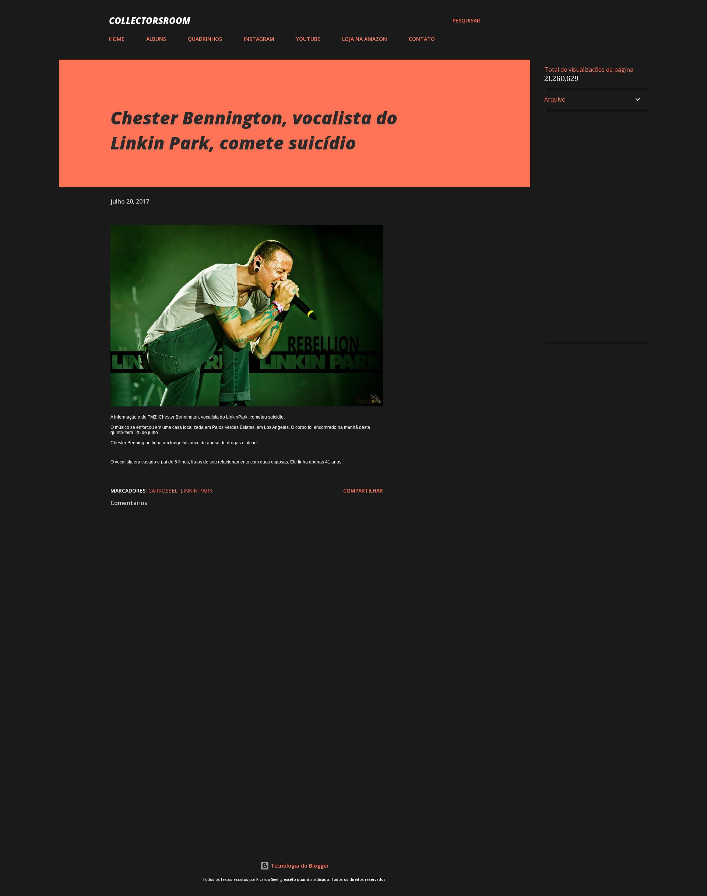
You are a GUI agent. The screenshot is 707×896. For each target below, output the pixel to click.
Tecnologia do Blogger (299, 865)
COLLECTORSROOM (149, 20)
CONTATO (422, 38)
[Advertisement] (234, 749)
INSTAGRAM (259, 38)
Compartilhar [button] (363, 490)
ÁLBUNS (156, 38)
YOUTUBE (308, 38)
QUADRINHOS (205, 38)
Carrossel (162, 490)
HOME (116, 38)
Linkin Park (196, 490)
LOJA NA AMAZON (364, 38)
